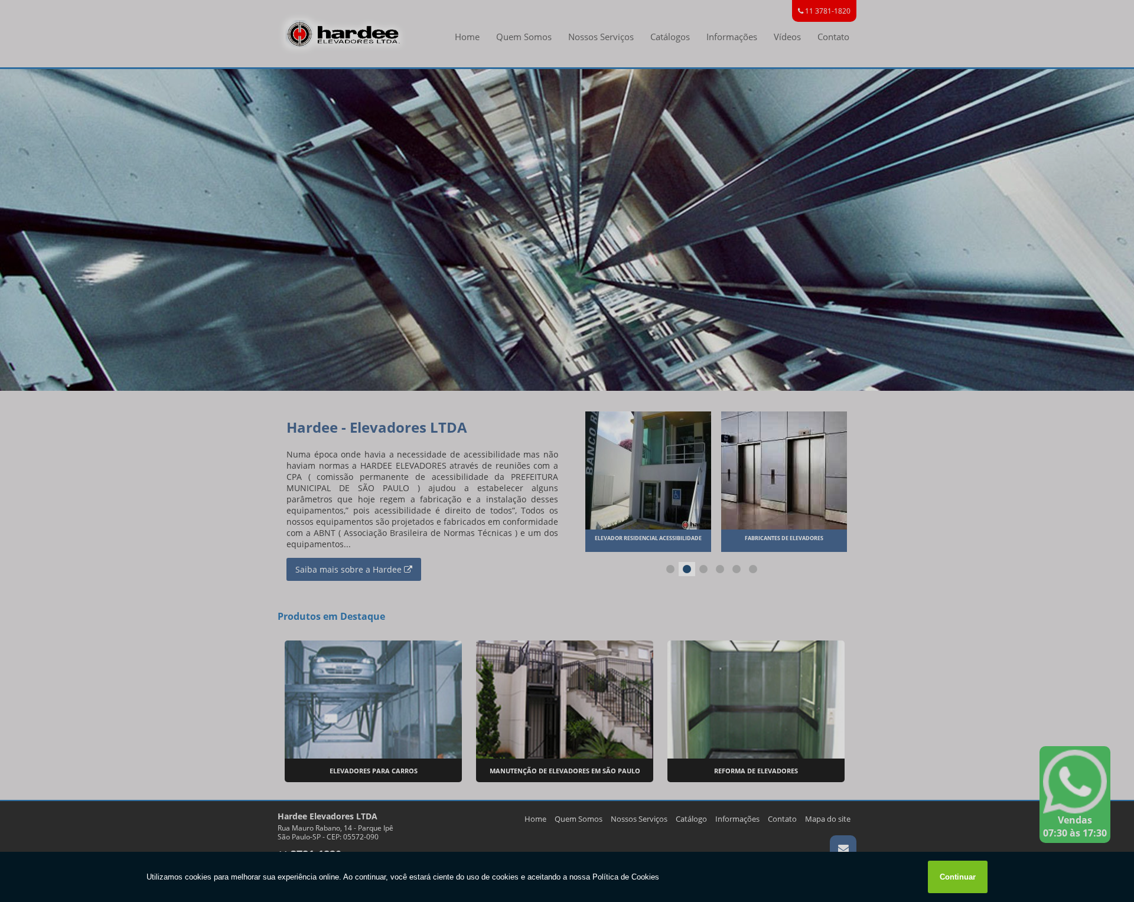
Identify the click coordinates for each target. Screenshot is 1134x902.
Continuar (958, 876)
